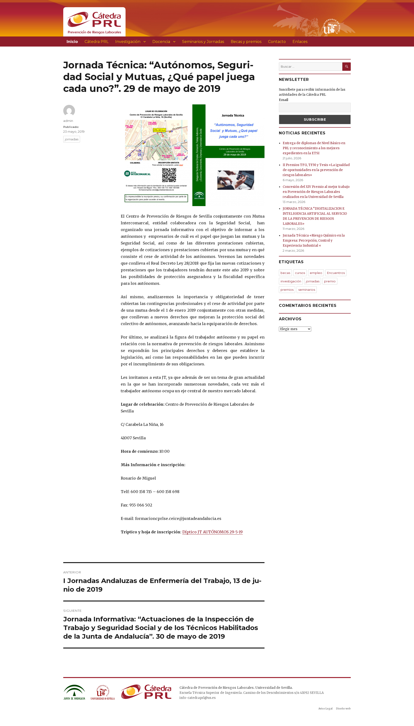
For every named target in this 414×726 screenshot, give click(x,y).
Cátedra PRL (97, 41)
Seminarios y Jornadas (203, 41)
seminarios (306, 290)
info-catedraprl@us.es (197, 698)
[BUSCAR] (346, 66)
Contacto (277, 41)
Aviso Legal (325, 708)
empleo (316, 273)
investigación (291, 281)
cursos (300, 273)
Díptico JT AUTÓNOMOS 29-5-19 (212, 532)
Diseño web (343, 708)
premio (330, 281)
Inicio (72, 41)
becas (285, 273)
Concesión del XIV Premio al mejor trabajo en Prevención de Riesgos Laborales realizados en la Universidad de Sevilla (316, 192)
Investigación (127, 41)
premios (287, 290)
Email (283, 100)
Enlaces (300, 41)
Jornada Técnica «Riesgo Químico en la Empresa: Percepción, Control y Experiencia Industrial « (314, 240)
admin (68, 121)
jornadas (71, 139)
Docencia (161, 41)
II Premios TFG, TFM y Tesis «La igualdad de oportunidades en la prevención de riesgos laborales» (316, 170)
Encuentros (336, 273)
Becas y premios (246, 41)
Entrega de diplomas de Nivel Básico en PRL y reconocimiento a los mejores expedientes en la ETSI (314, 148)
